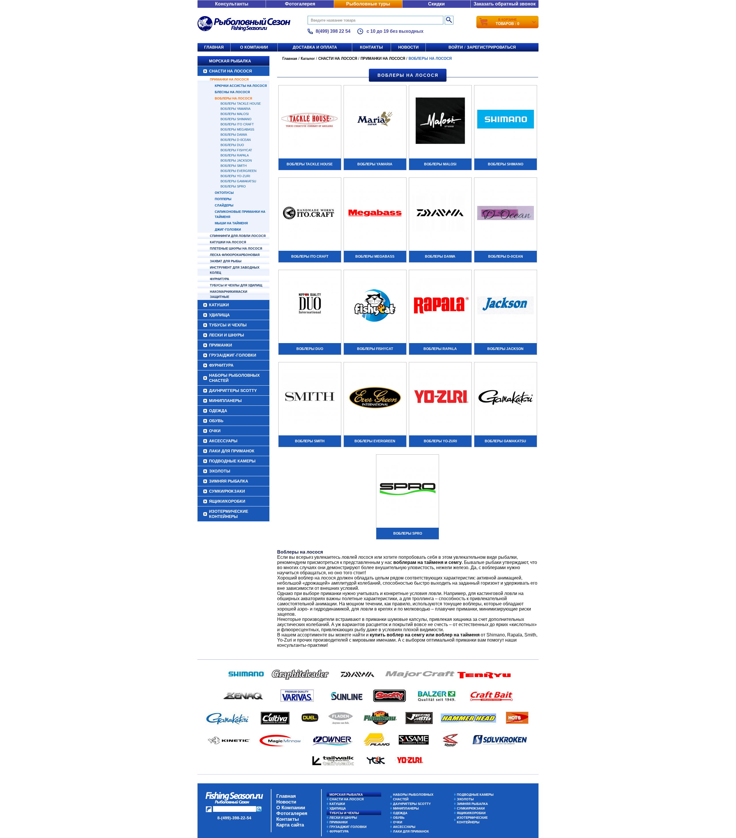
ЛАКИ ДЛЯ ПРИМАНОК (231, 451)
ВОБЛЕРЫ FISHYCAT (236, 150)
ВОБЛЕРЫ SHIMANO (236, 119)
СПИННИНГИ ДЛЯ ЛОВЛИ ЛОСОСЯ (238, 236)
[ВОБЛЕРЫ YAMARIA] (375, 121)
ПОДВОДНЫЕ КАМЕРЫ (232, 461)
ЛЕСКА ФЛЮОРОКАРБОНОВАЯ (235, 255)
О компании (254, 47)
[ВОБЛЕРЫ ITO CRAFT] (310, 214)
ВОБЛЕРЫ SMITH (234, 165)
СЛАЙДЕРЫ (224, 205)
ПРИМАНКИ (220, 345)
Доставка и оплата (315, 47)
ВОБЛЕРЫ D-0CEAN (236, 139)
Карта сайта (290, 825)
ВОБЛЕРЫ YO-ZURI (235, 176)
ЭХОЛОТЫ (219, 471)
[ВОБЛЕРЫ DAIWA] (440, 214)
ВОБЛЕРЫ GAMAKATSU (238, 181)
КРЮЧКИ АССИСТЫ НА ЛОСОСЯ (241, 85)
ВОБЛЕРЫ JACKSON (236, 160)
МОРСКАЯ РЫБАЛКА (230, 61)
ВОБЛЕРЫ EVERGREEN (238, 171)
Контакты (371, 47)
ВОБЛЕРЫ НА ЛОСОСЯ (233, 98)
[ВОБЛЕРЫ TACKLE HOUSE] (310, 121)
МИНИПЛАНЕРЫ (225, 400)
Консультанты (231, 3)
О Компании (290, 807)
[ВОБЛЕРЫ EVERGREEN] (375, 398)
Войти (455, 47)
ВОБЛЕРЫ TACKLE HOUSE (241, 103)
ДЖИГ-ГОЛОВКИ (228, 229)
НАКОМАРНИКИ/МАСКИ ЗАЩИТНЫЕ (228, 294)
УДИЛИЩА (219, 315)
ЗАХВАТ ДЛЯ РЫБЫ (225, 261)
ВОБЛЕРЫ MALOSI (235, 114)
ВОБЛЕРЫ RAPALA (235, 155)
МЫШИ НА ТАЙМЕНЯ (231, 223)
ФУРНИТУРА (219, 279)
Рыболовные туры (368, 3)
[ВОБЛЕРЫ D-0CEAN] (505, 214)
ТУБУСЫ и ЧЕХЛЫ (228, 325)
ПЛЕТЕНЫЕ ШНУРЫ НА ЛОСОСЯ (236, 248)
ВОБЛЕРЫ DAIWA (234, 134)
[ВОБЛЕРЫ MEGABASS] (375, 214)
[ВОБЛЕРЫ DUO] (310, 306)
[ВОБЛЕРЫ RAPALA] (440, 306)
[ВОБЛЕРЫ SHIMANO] (505, 121)
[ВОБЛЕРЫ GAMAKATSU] (505, 398)
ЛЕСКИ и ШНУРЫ (226, 335)
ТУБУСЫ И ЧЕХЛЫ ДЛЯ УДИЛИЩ (236, 285)
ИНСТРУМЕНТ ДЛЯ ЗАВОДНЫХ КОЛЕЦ (234, 270)
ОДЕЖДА (218, 410)
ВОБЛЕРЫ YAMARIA (235, 108)
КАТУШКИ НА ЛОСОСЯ (228, 242)
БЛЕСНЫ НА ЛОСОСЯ (232, 92)
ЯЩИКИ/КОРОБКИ (227, 501)
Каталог (308, 58)
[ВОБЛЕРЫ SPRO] (407, 491)
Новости (408, 47)
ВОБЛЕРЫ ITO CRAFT (237, 124)
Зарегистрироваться (491, 47)
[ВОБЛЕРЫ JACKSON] (505, 306)
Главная (214, 47)
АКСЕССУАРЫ (223, 441)
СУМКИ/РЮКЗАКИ (227, 491)
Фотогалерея (300, 3)
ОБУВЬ (216, 420)
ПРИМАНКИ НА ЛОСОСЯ (229, 79)
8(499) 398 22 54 (333, 31)
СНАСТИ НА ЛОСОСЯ (230, 71)
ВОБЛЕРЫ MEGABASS (237, 129)
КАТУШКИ (219, 305)
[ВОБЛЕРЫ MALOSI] (440, 121)
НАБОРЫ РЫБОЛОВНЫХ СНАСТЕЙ (234, 378)
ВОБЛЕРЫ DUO (232, 145)
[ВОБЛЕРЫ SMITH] (310, 398)
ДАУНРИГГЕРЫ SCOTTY (233, 390)
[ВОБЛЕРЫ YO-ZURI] (440, 398)
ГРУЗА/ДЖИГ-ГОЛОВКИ (232, 355)
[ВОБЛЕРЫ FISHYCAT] (375, 306)
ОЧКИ (215, 430)
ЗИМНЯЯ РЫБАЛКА (228, 481)
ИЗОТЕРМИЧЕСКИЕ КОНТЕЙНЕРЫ (228, 514)
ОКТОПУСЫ (224, 192)
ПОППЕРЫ (223, 199)
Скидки (436, 3)
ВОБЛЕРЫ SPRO (233, 186)
